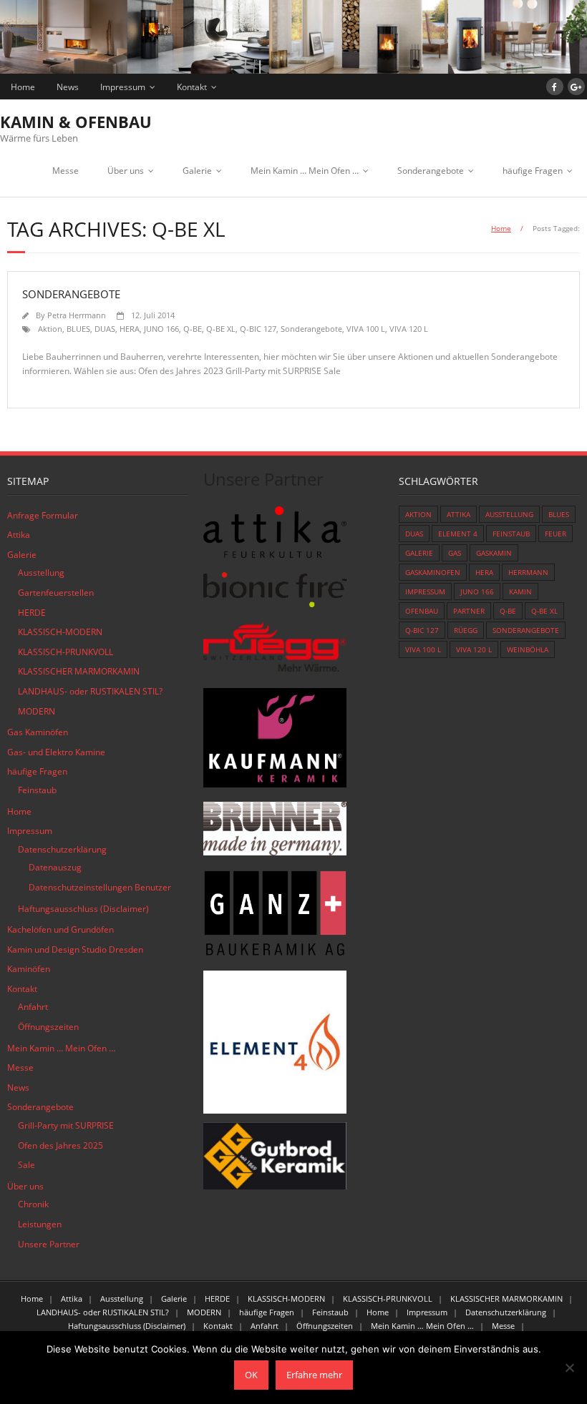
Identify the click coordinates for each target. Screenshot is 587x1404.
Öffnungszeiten (48, 1027)
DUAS (104, 328)
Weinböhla (527, 649)
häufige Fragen (533, 171)
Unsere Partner (48, 1244)
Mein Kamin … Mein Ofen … (305, 171)
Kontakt (192, 87)
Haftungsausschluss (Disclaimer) (83, 909)
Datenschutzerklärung (62, 849)
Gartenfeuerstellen (56, 592)
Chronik (33, 1204)
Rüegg (465, 630)
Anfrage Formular (42, 515)
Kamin (520, 591)
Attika (18, 535)
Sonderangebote (430, 171)
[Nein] (569, 1367)
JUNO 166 (161, 328)
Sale (26, 1165)
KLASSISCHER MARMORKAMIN (79, 671)
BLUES (78, 328)
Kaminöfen (28, 969)
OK (251, 1374)
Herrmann (528, 572)
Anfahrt (33, 1007)
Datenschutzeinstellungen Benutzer (100, 887)
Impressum (122, 87)
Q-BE (192, 328)
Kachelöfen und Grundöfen (60, 929)
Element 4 (457, 534)
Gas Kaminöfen (37, 732)
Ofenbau (421, 611)
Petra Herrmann (76, 315)
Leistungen (40, 1224)
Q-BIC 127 (258, 328)
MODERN (36, 711)
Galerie (197, 171)
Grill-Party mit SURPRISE (66, 1125)
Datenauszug (55, 867)
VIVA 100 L (365, 328)
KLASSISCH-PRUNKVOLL (65, 652)
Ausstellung (41, 572)
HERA (130, 328)
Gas (454, 553)
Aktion (50, 328)
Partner (469, 611)
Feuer (555, 534)
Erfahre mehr (314, 1374)
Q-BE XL (221, 328)
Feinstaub (37, 790)
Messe (65, 171)
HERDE (32, 613)
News (68, 87)
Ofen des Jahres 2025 (60, 1145)
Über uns (125, 171)
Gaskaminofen (432, 572)
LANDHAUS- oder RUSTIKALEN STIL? (90, 691)
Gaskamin (494, 553)
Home (23, 87)
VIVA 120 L (408, 328)
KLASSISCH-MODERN (60, 632)
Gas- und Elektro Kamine (56, 752)
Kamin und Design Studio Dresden (75, 949)
